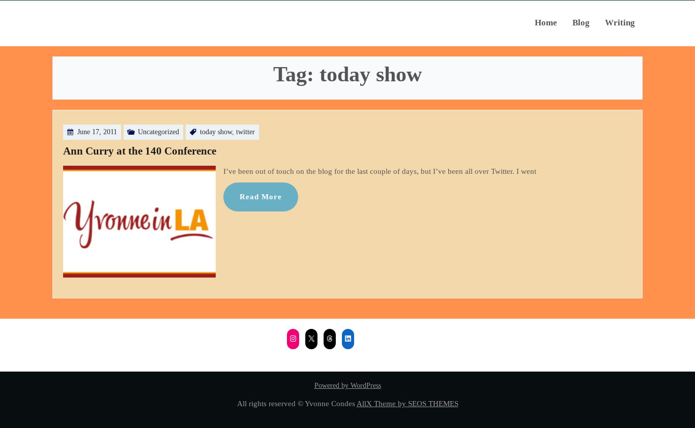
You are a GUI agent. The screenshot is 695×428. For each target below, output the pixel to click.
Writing (620, 22)
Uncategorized (158, 132)
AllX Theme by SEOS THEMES (407, 403)
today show (216, 132)
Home (546, 22)
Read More (261, 196)
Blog (581, 22)
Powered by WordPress (347, 385)
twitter (245, 132)
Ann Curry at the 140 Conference (139, 151)
